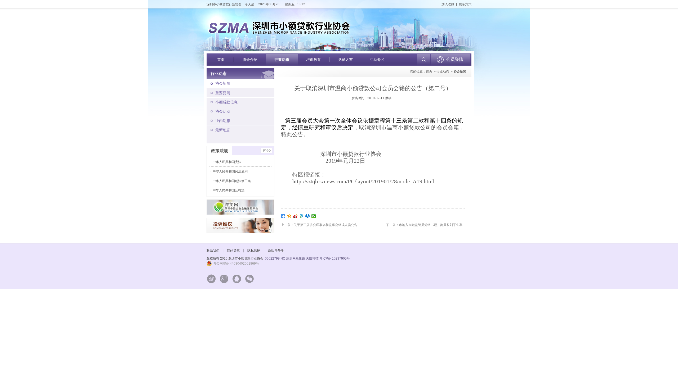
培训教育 (313, 59)
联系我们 (213, 250)
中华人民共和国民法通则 (230, 171)
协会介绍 (250, 59)
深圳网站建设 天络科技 (302, 258)
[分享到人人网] (307, 216)
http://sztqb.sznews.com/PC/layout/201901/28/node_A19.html (363, 181)
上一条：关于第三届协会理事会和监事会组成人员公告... (320, 225)
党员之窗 (345, 59)
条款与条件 (276, 250)
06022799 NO (275, 258)
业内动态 (222, 121)
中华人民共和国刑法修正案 (232, 181)
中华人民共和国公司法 (229, 190)
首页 (221, 59)
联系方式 (465, 4)
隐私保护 (253, 250)
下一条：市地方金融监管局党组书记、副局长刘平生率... (425, 225)
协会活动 (222, 111)
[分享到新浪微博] (295, 216)
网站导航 (233, 250)
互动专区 (377, 59)
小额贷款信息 (226, 102)
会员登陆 (454, 59)
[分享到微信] (313, 216)
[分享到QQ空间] (289, 216)
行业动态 (281, 59)
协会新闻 (222, 83)
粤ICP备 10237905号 (334, 258)
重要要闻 (222, 93)
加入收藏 (447, 4)
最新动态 (222, 130)
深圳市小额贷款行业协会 (224, 4)
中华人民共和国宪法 (227, 162)
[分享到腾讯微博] (301, 216)
